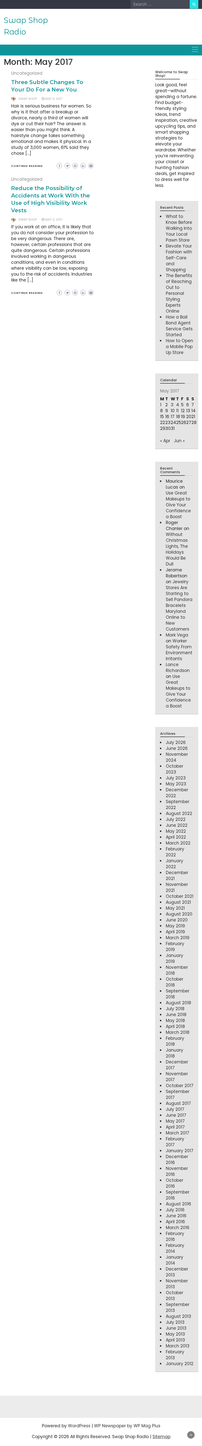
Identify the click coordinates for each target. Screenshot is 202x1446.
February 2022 (175, 852)
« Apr (165, 441)
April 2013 (175, 1340)
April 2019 (175, 932)
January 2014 (174, 1260)
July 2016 (175, 1210)
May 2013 (175, 1334)
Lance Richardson (178, 667)
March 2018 (177, 1032)
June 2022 (176, 825)
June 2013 (176, 1328)
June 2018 (176, 1015)
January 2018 (174, 1053)
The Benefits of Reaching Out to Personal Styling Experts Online (179, 293)
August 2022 (179, 813)
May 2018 (175, 1020)
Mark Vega (177, 635)
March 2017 (177, 1133)
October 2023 (174, 769)
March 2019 (177, 938)
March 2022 (178, 843)
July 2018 (175, 1009)
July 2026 (176, 742)
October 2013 (174, 1296)
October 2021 (179, 896)
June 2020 (177, 920)
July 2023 (176, 778)
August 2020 (179, 914)
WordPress (79, 1426)
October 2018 (174, 982)
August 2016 (178, 1204)
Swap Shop (27, 99)
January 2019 (174, 958)
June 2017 (176, 1115)
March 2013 (177, 1346)
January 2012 (179, 1364)
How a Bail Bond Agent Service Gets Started (179, 326)
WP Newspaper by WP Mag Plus (127, 1426)
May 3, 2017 (54, 219)
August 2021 (178, 902)
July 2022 (175, 819)
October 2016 (174, 1183)
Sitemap (161, 1437)
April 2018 (175, 1026)
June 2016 (176, 1216)
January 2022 (174, 864)
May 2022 (176, 831)
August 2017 (178, 1103)
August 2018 (178, 1003)
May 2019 (175, 926)
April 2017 (175, 1127)
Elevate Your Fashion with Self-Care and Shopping (179, 258)
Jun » (179, 441)
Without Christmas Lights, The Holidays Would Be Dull (177, 549)
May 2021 (175, 908)
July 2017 (175, 1109)
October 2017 (179, 1086)
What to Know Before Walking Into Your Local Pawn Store (179, 228)
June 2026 (177, 748)
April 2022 (176, 837)
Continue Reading (27, 166)
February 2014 (175, 1248)
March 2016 (177, 1228)
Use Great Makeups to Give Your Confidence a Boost (178, 505)
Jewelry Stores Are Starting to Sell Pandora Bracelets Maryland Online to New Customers (179, 605)
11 (177, 411)
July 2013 (175, 1322)
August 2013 (178, 1316)
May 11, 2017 (54, 99)
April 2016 (175, 1222)
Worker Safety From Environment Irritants (179, 650)
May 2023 (176, 784)
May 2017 (175, 1121)
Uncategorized (26, 73)
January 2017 (179, 1151)
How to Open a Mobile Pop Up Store (179, 346)
